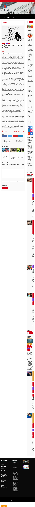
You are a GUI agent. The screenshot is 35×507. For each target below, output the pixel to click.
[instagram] (31, 130)
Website (18, 180)
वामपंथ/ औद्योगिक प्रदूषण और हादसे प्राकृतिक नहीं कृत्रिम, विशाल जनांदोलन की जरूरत (7, 141)
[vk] (31, 133)
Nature (10, 0)
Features (13, 0)
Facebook (5, 136)
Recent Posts (30, 175)
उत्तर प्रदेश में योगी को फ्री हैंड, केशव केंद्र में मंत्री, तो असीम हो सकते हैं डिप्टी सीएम (15, 483)
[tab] (30, 174)
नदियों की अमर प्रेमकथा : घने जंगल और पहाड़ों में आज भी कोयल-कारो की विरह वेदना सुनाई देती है (29, 355)
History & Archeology (29, 347)
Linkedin (21, 136)
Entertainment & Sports (30, 344)
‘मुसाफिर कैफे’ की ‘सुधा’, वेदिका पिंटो (33, 402)
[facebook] (29, 127)
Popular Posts (30, 174)
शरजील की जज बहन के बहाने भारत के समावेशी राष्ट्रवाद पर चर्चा (33, 313)
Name (3, 180)
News (28, 348)
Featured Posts (29, 337)
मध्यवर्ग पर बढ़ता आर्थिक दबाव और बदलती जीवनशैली (20, 155)
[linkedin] (29, 130)
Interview (8, 17)
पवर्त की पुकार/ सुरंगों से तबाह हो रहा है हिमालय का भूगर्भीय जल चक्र (13, 155)
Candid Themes (27, 500)
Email (11, 180)
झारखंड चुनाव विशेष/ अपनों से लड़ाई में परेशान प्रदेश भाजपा (33, 277)
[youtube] (29, 133)
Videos (29, 349)
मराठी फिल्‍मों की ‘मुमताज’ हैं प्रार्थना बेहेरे (33, 444)
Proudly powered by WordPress (10, 500)
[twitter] (31, 127)
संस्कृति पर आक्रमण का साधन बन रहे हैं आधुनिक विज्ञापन (5, 155)
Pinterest (15, 136)
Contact (13, 17)
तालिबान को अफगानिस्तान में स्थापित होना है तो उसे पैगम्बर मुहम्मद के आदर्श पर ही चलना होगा (33, 246)
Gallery (3, 17)
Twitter (10, 136)
